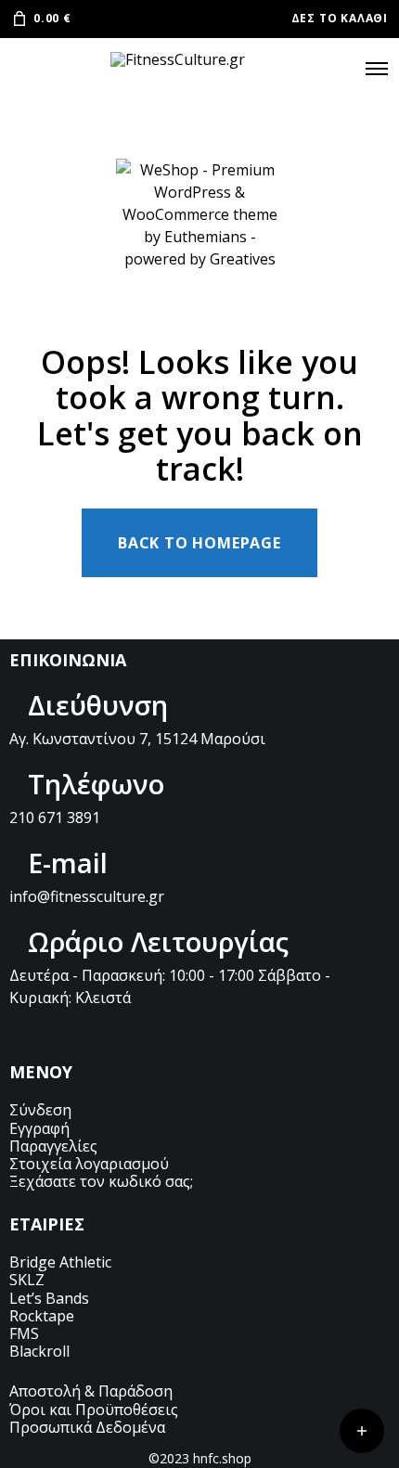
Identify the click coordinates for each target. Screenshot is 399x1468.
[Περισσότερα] (362, 1431)
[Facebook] (45, 1034)
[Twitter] (16, 1034)
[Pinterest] (103, 1034)
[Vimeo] (131, 1034)
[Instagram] (74, 1034)
